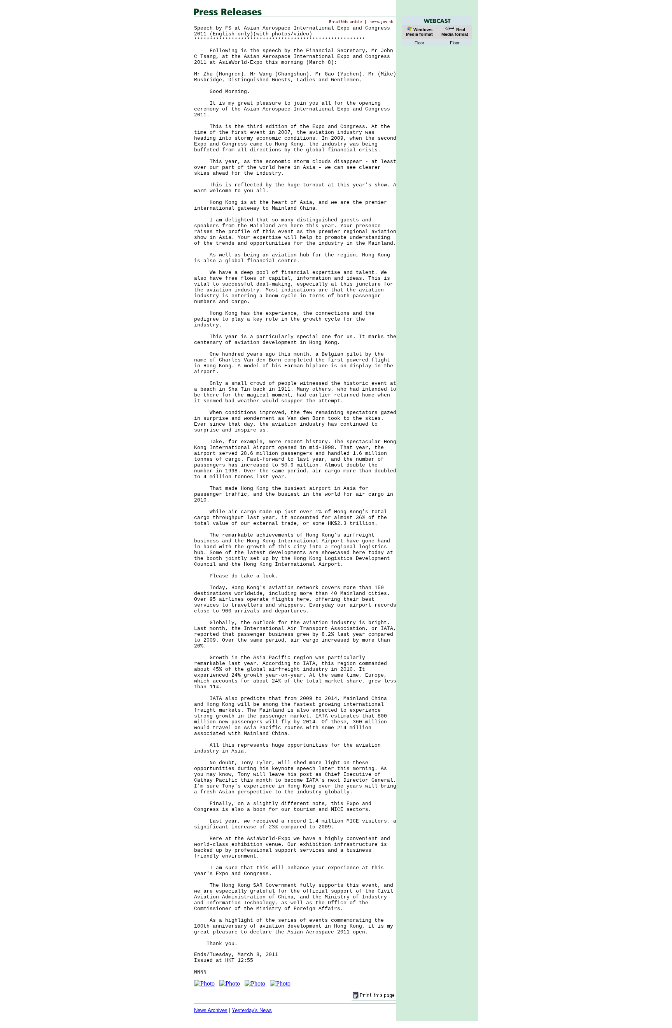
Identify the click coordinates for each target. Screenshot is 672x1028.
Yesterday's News (252, 1010)
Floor (419, 42)
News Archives (211, 1010)
